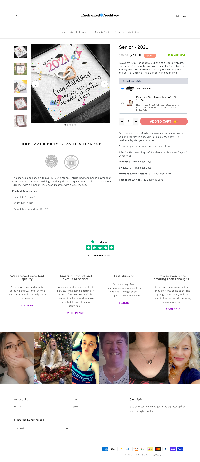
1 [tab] (65, 125)
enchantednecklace (138, 455)
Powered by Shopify (153, 455)
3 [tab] (70, 125)
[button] (17, 15)
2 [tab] (67, 125)
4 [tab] (72, 125)
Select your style (132, 81)
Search (17, 406)
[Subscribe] (66, 428)
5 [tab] (75, 125)
